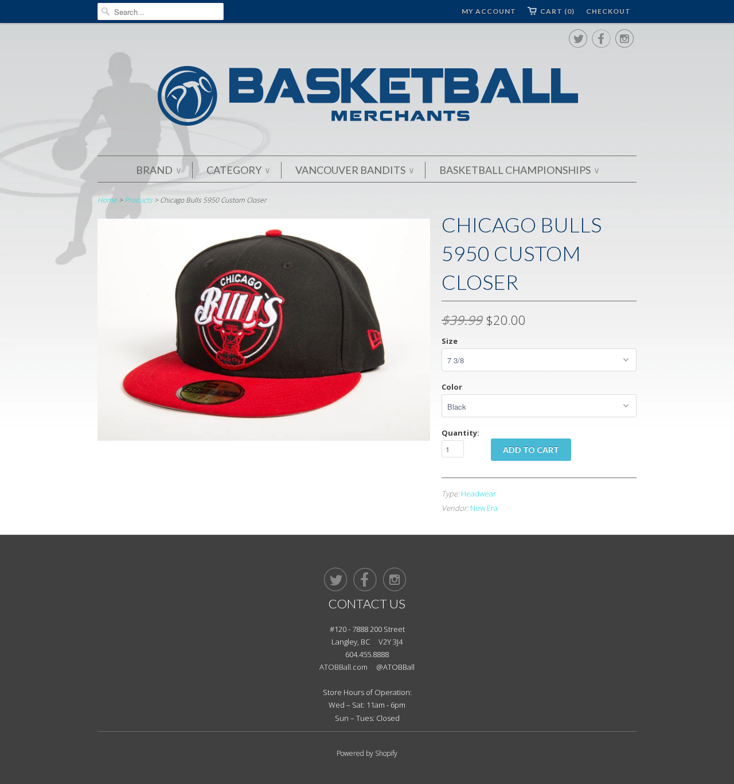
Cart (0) (557, 11)
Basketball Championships (519, 170)
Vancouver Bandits (354, 170)
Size (450, 341)
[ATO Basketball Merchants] (367, 98)
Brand (158, 170)
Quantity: (460, 433)
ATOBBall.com (343, 667)
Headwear (478, 493)
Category (238, 170)
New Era (484, 508)
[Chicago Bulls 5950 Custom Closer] (263, 437)
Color (452, 387)
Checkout (608, 11)
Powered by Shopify (367, 753)
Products (138, 200)
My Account (489, 11)
